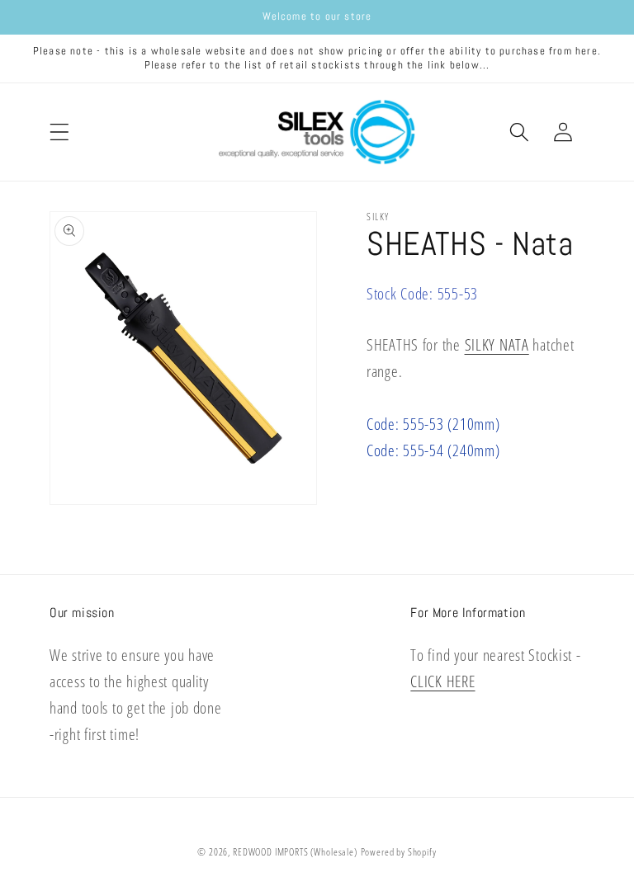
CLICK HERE (442, 681)
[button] (60, 131)
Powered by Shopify (399, 852)
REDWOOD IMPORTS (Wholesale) (295, 852)
